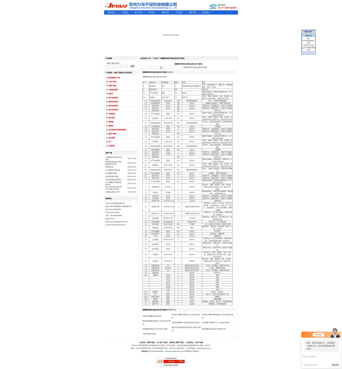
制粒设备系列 (113, 102)
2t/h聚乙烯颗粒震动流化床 (152, 316)
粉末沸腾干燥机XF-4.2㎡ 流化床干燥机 (216, 323)
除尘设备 (111, 118)
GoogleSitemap (154, 351)
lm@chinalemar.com (204, 348)
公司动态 (179, 12)
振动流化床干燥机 (112, 176)
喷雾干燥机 (112, 86)
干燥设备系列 (113, 90)
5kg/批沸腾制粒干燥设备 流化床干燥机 (185, 323)
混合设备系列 (113, 110)
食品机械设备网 (171, 358)
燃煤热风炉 (110, 167)
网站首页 (111, 12)
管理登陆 (187, 351)
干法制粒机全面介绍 (113, 170)
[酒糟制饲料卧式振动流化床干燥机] (161, 68)
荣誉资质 (165, 12)
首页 (149, 58)
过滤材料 (111, 146)
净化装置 (111, 138)
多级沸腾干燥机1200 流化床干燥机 (155, 329)
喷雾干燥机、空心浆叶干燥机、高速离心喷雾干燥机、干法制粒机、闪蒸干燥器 (175, 342)
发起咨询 (335, 365)
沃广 (110, 142)
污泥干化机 (112, 82)
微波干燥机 (112, 134)
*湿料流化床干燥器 (149, 334)
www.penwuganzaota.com (118, 222)
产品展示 (125, 12)
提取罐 (110, 122)
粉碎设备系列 (113, 106)
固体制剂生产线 (114, 78)
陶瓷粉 (110, 126)
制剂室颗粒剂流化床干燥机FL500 (214, 329)
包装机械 (111, 114)
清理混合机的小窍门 (113, 192)
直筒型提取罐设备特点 (114, 180)
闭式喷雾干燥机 (111, 173)
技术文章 (138, 12)
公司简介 (152, 12)
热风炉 (110, 94)
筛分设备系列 (113, 98)
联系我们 (206, 12)
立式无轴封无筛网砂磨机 (117, 130)
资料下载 (192, 12)
